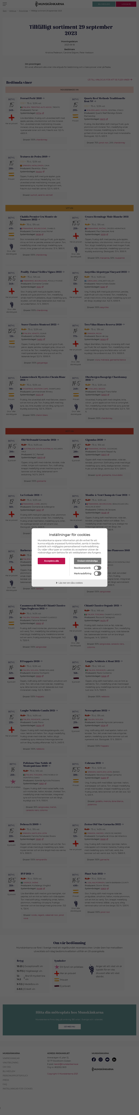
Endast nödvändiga (88, 561)
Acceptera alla (51, 561)
